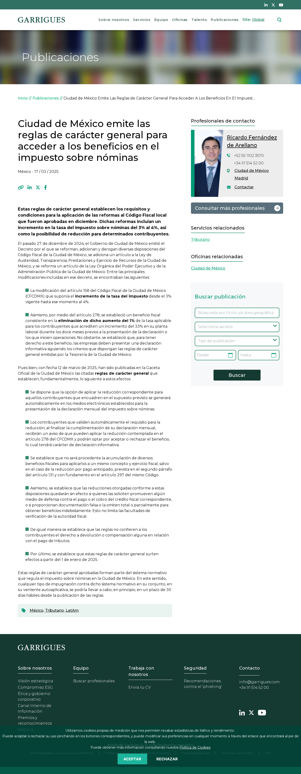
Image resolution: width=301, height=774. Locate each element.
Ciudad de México (251, 170)
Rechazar (167, 759)
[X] (38, 187)
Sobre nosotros (114, 19)
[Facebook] (45, 187)
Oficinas (180, 19)
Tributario (54, 610)
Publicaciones (225, 19)
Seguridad (195, 668)
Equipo (161, 19)
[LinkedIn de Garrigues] (266, 5)
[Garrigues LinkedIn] (242, 712)
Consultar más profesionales (230, 208)
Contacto (249, 668)
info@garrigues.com (259, 682)
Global (258, 19)
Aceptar (132, 759)
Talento (199, 19)
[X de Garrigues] (273, 5)
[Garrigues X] (251, 712)
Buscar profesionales (94, 681)
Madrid (241, 178)
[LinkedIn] (30, 187)
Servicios (141, 19)
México (37, 610)
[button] (21, 187)
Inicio (23, 98)
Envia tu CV (139, 687)
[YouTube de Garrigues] (281, 5)
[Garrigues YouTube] (262, 712)
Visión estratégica (35, 681)
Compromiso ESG (35, 687)
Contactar (244, 187)
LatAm (72, 610)
